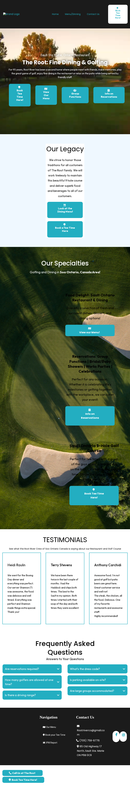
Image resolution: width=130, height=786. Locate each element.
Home (55, 14)
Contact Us (93, 14)
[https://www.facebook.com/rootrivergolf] (116, 736)
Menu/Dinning (73, 14)
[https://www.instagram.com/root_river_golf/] (123, 736)
